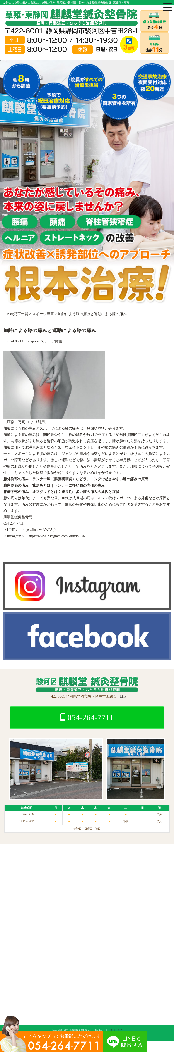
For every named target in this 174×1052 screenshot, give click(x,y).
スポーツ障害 (43, 314)
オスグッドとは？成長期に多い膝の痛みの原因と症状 (75, 492)
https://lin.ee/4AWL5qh (39, 530)
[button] (86, 441)
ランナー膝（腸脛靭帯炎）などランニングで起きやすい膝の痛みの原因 (90, 479)
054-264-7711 (89, 717)
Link (123, 696)
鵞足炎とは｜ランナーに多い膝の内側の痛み (68, 485)
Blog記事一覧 (17, 314)
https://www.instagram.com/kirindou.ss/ (56, 536)
